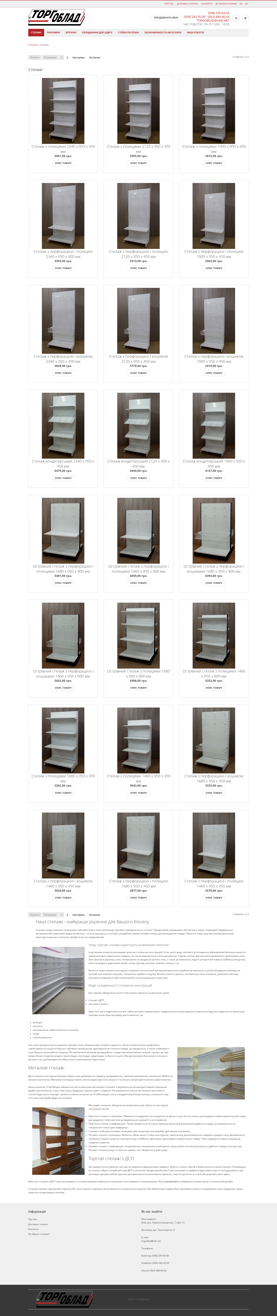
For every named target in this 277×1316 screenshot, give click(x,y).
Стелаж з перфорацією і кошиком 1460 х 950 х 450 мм (63, 883)
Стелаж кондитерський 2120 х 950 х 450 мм (138, 464)
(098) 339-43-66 (219, 13)
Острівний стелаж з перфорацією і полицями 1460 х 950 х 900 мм (138, 569)
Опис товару (33, 95)
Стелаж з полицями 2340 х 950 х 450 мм (63, 149)
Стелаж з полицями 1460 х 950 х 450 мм (138, 778)
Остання (94, 57)
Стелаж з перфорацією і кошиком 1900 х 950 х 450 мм (213, 359)
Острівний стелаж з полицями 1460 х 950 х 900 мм (214, 674)
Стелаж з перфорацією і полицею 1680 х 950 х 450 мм (138, 883)
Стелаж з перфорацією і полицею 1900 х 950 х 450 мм (213, 254)
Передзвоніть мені (166, 17)
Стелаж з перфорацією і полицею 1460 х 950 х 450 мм (213, 883)
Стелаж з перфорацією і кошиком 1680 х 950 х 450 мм (213, 778)
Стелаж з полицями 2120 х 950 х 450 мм (138, 149)
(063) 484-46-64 (219, 17)
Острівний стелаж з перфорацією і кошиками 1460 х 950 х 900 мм (63, 674)
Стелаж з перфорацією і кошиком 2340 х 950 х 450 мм (63, 359)
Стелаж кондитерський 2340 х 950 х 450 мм (63, 464)
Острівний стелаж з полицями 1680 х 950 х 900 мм (138, 674)
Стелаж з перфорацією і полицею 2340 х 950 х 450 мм (63, 254)
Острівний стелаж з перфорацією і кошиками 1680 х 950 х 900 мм (214, 569)
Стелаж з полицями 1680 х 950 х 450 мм (63, 778)
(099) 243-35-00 (194, 17)
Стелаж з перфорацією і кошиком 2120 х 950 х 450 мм (138, 359)
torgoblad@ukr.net (213, 20)
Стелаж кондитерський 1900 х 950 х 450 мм (214, 464)
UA (246, 3)
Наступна (79, 57)
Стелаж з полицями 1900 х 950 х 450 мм (214, 149)
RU (241, 3)
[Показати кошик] (245, 18)
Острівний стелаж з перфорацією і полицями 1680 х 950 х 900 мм (63, 569)
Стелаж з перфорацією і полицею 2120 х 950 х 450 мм (138, 254)
